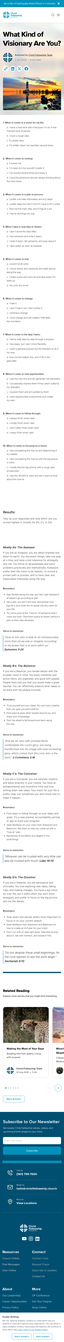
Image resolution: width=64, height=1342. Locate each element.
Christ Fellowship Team (40, 55)
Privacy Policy (10, 1307)
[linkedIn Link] (37, 1238)
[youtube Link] (24, 1238)
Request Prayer (41, 1264)
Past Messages (11, 1264)
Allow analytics (43, 1336)
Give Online (9, 1270)
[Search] (52, 15)
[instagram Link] (30, 1238)
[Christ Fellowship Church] (12, 15)
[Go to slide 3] (10, 1088)
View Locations (27, 1203)
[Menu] (59, 15)
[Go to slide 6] (17, 1088)
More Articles (14, 1099)
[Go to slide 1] (6, 1088)
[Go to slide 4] (13, 1088)
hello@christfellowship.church (37, 1188)
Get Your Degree (42, 1301)
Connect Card (40, 1258)
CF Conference (41, 1295)
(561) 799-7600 (27, 1174)
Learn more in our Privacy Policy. (33, 1329)
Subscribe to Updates (44, 1270)
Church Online (10, 1258)
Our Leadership (11, 1295)
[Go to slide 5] (15, 1088)
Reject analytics (21, 1336)
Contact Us (38, 1276)
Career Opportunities (14, 1301)
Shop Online (39, 1307)
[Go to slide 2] (8, 1088)
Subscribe (32, 1150)
